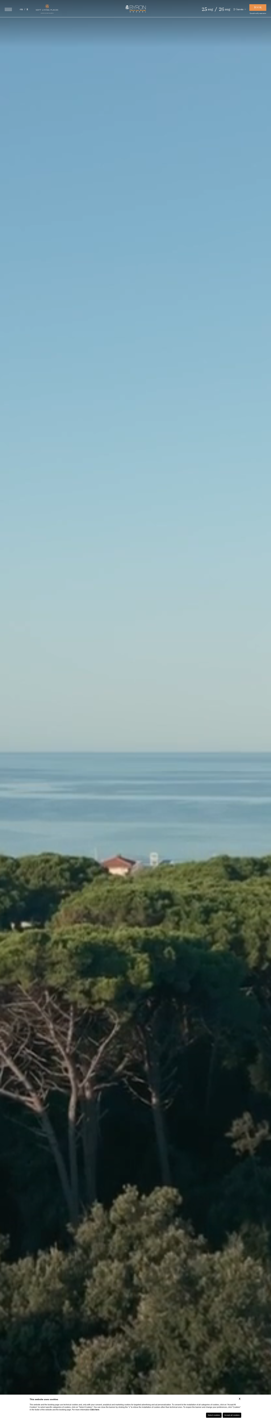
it (27, 9)
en (21, 9)
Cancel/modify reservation (258, 13)
